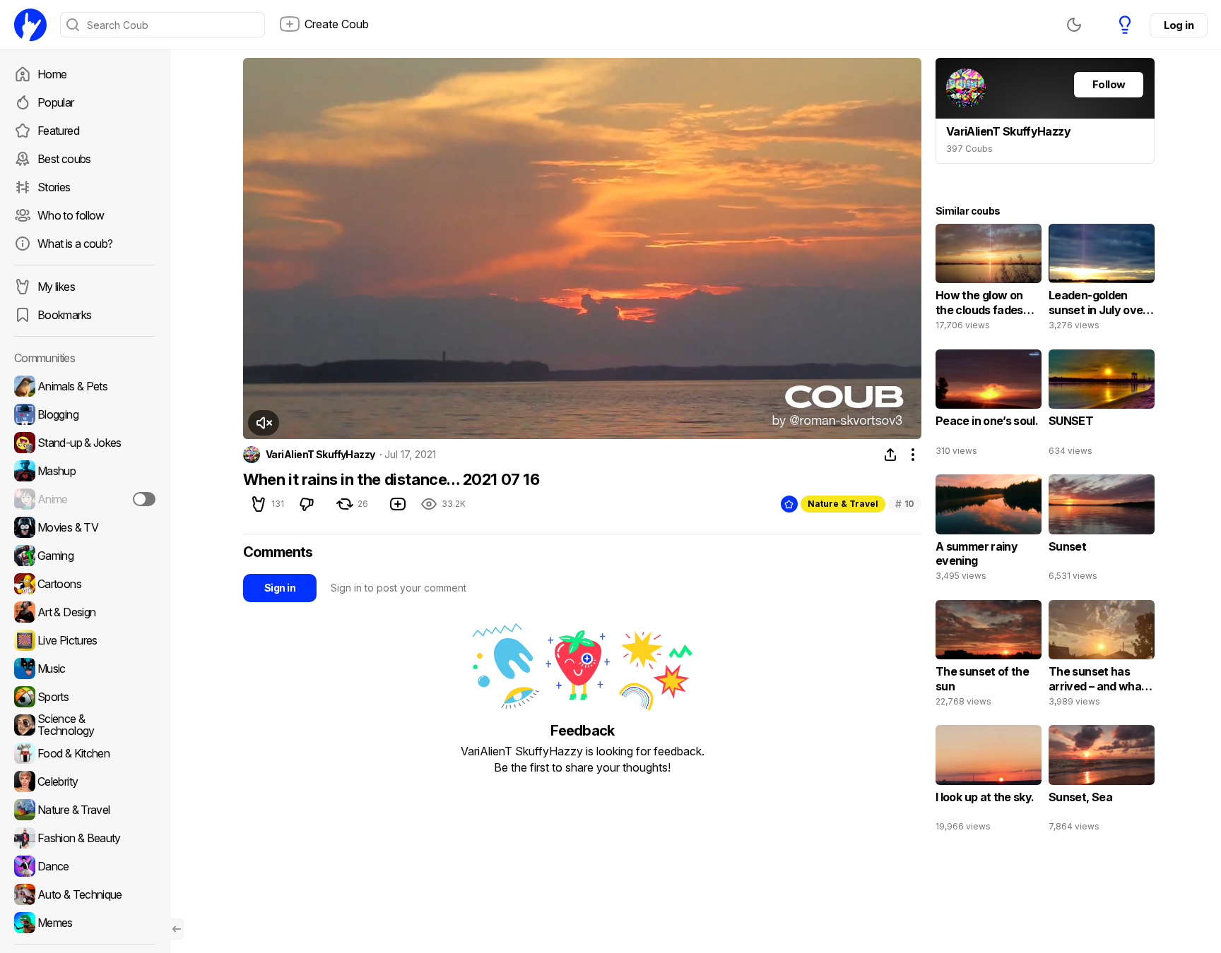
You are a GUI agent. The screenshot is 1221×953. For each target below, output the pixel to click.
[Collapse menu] (176, 929)
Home (51, 74)
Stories (54, 187)
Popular (55, 102)
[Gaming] (85, 555)
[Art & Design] (85, 612)
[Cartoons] (85, 584)
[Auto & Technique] (85, 894)
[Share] (890, 454)
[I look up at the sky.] (989, 781)
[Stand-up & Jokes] (85, 442)
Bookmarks (64, 315)
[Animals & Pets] (85, 386)
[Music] (85, 668)
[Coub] (30, 24)
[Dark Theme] (1074, 24)
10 (904, 504)
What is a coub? (74, 243)
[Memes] (85, 923)
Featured (58, 131)
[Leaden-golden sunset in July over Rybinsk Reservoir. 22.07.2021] (1102, 280)
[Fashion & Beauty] (85, 838)
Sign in (279, 588)
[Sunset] (1102, 530)
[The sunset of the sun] (989, 656)
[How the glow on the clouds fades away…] (989, 280)
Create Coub (337, 24)
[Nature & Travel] (85, 810)
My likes (56, 287)
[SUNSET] (1102, 405)
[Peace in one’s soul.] (989, 405)
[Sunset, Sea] (1102, 781)
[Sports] (85, 697)
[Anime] (85, 499)
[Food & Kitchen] (85, 753)
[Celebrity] (85, 781)
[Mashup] (85, 471)
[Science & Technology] (85, 725)
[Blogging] (85, 414)
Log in (1178, 25)
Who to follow (71, 215)
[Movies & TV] (85, 527)
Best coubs (64, 159)
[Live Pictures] (85, 640)
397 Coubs (969, 148)
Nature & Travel (843, 503)
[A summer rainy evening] (989, 530)
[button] (263, 423)
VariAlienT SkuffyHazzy (320, 455)
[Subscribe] (144, 499)
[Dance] (85, 866)
